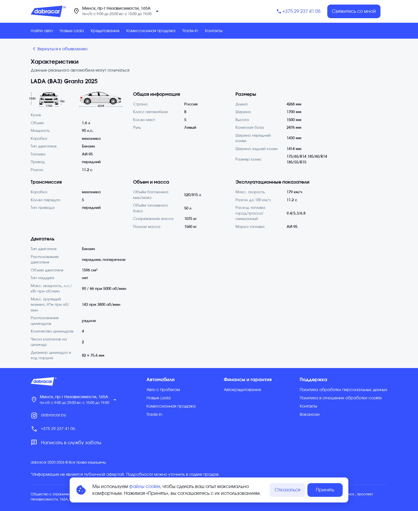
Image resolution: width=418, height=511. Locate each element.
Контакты (214, 31)
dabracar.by (53, 415)
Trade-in (190, 31)
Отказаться (287, 490)
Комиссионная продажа (150, 31)
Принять (325, 490)
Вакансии (310, 415)
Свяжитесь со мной (354, 11)
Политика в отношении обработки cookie (341, 398)
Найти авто (42, 31)
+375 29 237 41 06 (301, 11)
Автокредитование (242, 390)
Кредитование (105, 31)
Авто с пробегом (163, 390)
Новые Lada (72, 31)
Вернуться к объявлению (59, 48)
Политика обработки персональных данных (343, 390)
